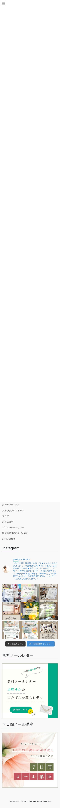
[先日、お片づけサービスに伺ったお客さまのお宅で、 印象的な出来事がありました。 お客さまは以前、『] (30, 593)
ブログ (5, 516)
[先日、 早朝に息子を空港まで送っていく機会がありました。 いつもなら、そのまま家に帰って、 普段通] (48, 611)
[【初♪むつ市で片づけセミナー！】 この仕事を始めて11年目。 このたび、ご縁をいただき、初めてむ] (30, 630)
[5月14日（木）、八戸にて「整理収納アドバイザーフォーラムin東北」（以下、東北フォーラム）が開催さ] (48, 630)
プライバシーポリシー (13, 527)
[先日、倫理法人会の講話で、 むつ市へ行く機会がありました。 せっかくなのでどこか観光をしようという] (48, 593)
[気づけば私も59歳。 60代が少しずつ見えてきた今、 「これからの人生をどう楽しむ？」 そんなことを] (11, 630)
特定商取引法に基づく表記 (15, 533)
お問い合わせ (8, 538)
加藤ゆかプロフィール (13, 510)
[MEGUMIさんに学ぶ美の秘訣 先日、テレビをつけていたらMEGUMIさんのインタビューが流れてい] (30, 611)
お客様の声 (7, 522)
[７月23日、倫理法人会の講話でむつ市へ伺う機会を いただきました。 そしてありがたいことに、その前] (11, 611)
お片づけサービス (11, 505)
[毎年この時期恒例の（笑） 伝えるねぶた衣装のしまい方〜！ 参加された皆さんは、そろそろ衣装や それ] (11, 593)
